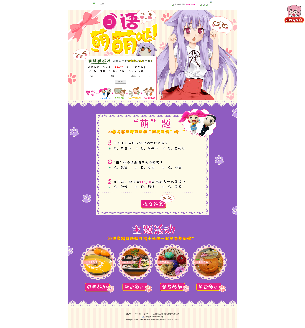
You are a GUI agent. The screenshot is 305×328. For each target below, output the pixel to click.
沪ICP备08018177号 (173, 319)
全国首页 (156, 314)
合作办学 (147, 314)
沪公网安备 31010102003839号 (153, 317)
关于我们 (138, 314)
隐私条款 (128, 314)
